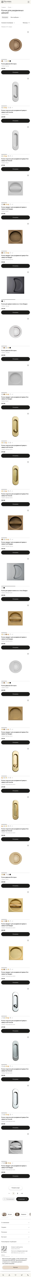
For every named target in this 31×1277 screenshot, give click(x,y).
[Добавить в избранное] (28, 32)
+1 (12, 107)
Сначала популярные (7, 22)
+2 (12, 204)
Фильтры (25, 22)
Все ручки (5, 17)
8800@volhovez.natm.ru (18, 1252)
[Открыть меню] (28, 2)
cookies (13, 1258)
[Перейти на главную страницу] (6, 2)
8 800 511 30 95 (15, 1248)
